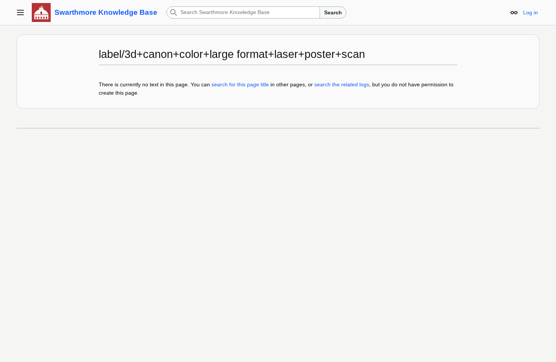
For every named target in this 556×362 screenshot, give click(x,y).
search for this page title (240, 84)
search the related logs (341, 84)
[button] (20, 12)
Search (333, 12)
